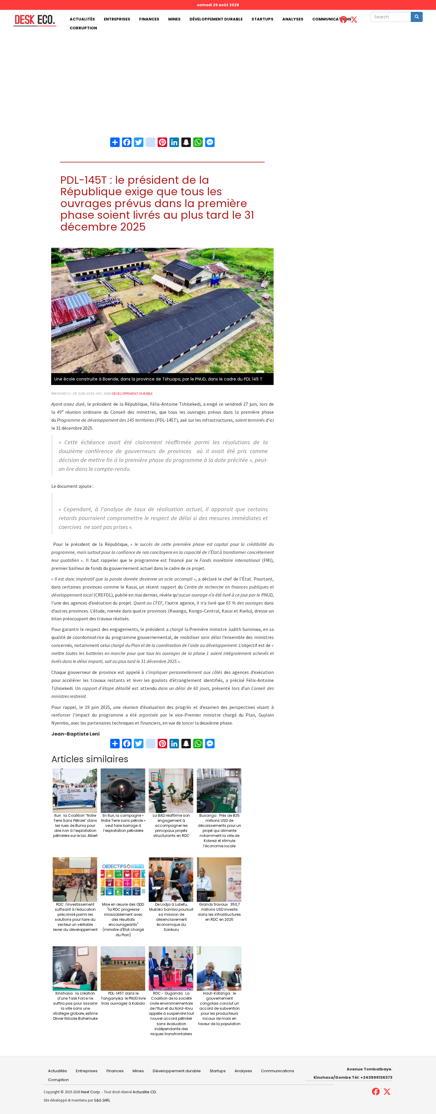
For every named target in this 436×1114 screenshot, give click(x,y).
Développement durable (216, 19)
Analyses (292, 19)
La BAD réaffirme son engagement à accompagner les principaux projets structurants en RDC (171, 825)
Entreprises (117, 19)
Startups (262, 19)
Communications (331, 19)
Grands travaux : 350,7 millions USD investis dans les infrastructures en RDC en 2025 (219, 912)
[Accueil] (32, 20)
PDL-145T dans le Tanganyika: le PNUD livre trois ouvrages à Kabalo (123, 998)
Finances (149, 19)
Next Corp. (91, 1092)
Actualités (82, 19)
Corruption (83, 28)
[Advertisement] (218, 77)
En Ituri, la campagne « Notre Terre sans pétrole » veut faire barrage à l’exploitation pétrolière (123, 823)
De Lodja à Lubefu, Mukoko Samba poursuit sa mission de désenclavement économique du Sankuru (171, 917)
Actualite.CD (144, 1092)
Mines (174, 19)
